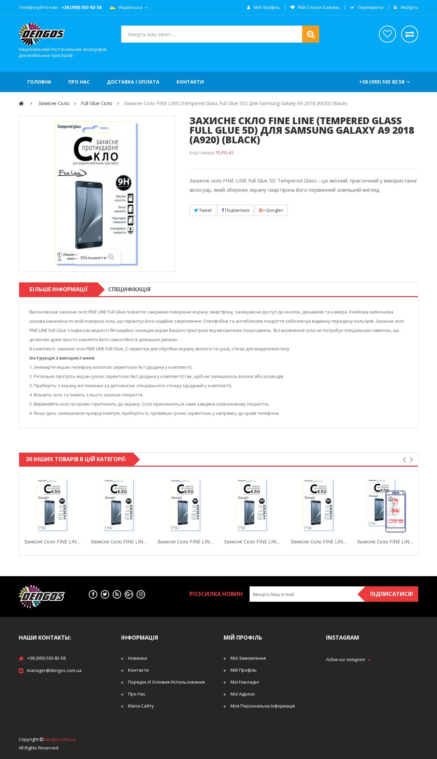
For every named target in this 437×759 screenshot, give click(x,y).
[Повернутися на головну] (21, 103)
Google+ (274, 210)
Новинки (137, 658)
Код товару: (202, 152)
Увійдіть (408, 7)
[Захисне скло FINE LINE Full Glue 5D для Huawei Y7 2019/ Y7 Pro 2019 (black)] (319, 505)
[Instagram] (141, 594)
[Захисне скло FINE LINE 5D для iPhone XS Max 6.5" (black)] (385, 505)
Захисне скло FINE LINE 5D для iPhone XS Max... (385, 541)
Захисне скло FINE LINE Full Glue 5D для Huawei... (319, 541)
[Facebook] (93, 594)
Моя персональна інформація (262, 706)
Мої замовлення (248, 658)
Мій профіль (266, 7)
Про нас (136, 694)
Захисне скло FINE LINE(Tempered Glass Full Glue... (252, 541)
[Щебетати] (105, 594)
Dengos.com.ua (59, 739)
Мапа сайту (141, 706)
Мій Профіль (243, 670)
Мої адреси (242, 694)
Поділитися (236, 210)
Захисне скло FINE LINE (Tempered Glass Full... (52, 541)
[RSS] (117, 594)
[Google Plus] (129, 594)
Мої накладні (244, 682)
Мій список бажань (318, 7)
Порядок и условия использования (166, 682)
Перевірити (370, 7)
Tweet (205, 210)
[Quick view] (25, 505)
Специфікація (129, 289)
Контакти (138, 670)
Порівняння (409, 34)
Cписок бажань (387, 34)
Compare (79, 505)
